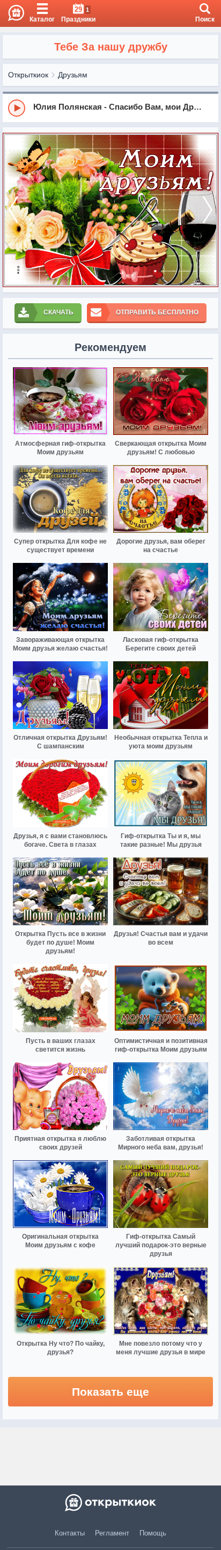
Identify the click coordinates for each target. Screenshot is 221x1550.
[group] (110, 107)
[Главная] (12, 13)
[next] (208, 210)
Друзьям (72, 74)
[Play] (16, 108)
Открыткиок (28, 74)
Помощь (152, 1533)
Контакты (70, 1533)
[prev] (13, 210)
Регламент (112, 1533)
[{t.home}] (110, 1502)
